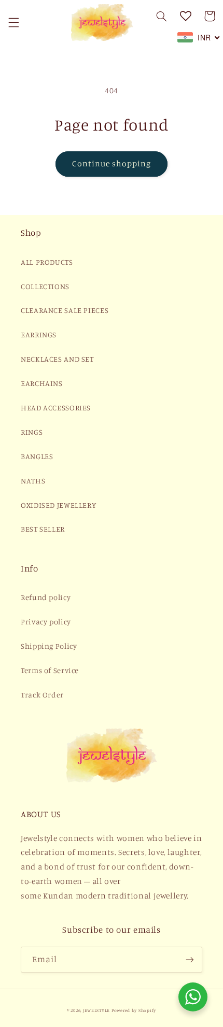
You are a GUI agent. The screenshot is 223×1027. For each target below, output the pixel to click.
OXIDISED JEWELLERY (58, 505)
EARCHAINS (42, 383)
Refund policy (46, 597)
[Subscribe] (190, 959)
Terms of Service (50, 670)
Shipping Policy (49, 645)
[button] (13, 22)
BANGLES (37, 456)
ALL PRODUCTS (47, 262)
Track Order (42, 694)
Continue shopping (111, 163)
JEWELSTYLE (96, 1010)
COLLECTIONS (45, 286)
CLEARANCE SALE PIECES (64, 310)
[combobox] (198, 37)
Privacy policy (46, 621)
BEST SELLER (43, 528)
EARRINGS (39, 334)
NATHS (33, 480)
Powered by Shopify (134, 1010)
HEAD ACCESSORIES (56, 407)
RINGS (32, 431)
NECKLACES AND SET (57, 358)
